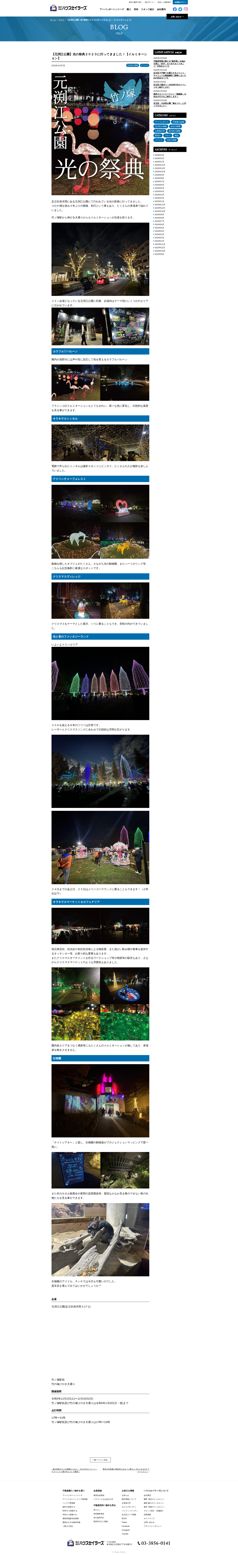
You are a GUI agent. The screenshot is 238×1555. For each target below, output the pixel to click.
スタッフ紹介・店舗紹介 (153, 1511)
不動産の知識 (178, 122)
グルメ (168, 135)
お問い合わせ (149, 1522)
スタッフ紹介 (147, 9)
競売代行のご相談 (101, 1521)
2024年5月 (159, 228)
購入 (129, 9)
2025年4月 (159, 191)
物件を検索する (69, 1507)
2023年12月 (160, 244)
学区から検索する (70, 1515)
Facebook (126, 1526)
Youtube (125, 1534)
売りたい (97, 1510)
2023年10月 (160, 251)
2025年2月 (159, 198)
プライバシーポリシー (153, 1526)
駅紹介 (158, 135)
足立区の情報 (132, 65)
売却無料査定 (99, 1514)
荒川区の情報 (174, 131)
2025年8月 (159, 178)
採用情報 (147, 1515)
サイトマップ (149, 1518)
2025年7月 (159, 181)
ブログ (61, 20)
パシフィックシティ (130, 1511)
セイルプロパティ (129, 1507)
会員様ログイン (180, 2)
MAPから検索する (70, 1511)
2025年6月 (159, 185)
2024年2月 (159, 238)
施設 (176, 135)
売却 (136, 9)
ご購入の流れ (68, 1526)
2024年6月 (159, 224)
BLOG (124, 1518)
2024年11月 (160, 208)
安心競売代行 (99, 1518)
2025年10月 (160, 171)
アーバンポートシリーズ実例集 (75, 1499)
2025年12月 (160, 165)
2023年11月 (160, 247)
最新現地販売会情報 (71, 1518)
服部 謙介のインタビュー (154, 1503)
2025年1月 (159, 201)
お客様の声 (160, 131)
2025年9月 (159, 175)
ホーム (53, 20)
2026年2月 (159, 158)
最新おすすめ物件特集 (71, 1522)
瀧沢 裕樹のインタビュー (154, 1507)
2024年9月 (159, 214)
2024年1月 (159, 241)
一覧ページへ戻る (100, 1460)
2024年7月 (159, 221)
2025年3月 (159, 195)
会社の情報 (175, 126)
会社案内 (161, 9)
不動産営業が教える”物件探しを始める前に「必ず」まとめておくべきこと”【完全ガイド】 (169, 63)
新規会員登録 (99, 1495)
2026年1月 (159, 162)
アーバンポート (162, 122)
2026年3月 (159, 155)
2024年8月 (159, 218)
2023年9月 (159, 254)
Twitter (124, 1522)
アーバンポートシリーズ (112, 9)
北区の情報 (171, 140)
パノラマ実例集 (69, 1503)
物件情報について (129, 1499)
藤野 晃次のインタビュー (154, 1499)
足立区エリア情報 (129, 1515)
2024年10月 (160, 211)
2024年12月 (160, 204)
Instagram (126, 1530)
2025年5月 (159, 188)
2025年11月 (160, 168)
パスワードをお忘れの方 (103, 1499)
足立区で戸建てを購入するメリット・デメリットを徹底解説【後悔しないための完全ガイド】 (169, 75)
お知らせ (125, 1495)
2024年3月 (159, 234)
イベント (144, 65)
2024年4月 (159, 231)
